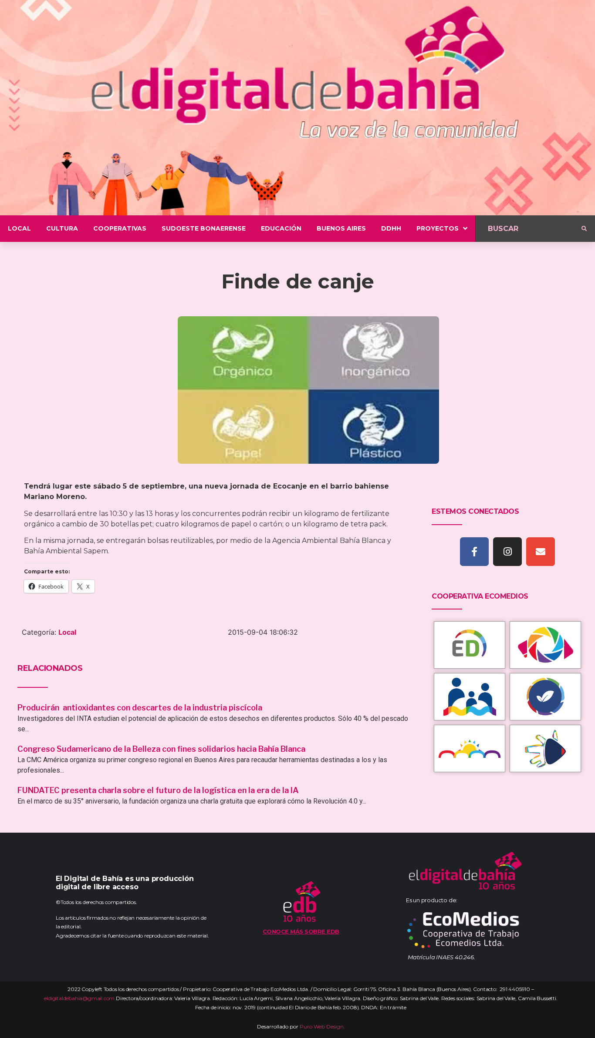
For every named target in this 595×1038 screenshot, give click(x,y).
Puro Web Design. (322, 1026)
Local (67, 632)
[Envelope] (540, 551)
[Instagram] (507, 551)
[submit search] (584, 228)
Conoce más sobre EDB (301, 931)
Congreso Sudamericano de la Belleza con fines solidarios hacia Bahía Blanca (161, 748)
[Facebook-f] (474, 551)
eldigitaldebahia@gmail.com (79, 998)
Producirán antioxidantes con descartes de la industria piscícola (140, 707)
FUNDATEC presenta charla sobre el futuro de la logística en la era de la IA (158, 790)
